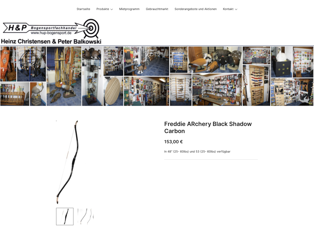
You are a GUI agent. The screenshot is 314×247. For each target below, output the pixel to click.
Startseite (83, 9)
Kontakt (228, 9)
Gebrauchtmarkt (157, 9)
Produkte (102, 9)
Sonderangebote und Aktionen (196, 9)
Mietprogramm (129, 9)
